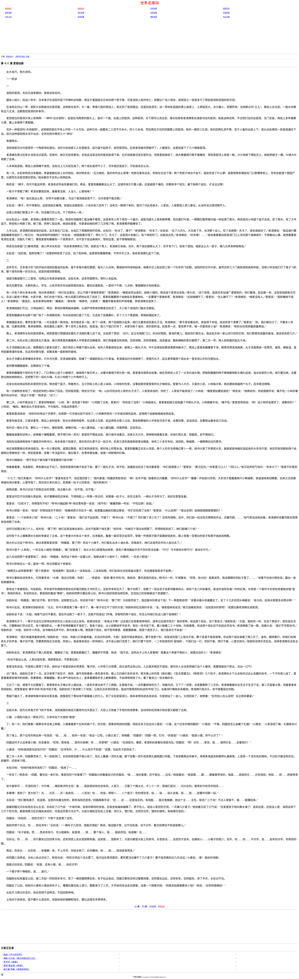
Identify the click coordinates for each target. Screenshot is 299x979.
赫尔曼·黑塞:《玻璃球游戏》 (17, 969)
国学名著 (8, 13)
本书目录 (152, 906)
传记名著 (226, 17)
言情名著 (153, 13)
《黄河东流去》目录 (22, 56)
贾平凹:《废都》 (11, 962)
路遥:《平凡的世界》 (13, 954)
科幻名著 (81, 13)
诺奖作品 (226, 8)
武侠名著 (81, 17)
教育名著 (153, 17)
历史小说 (8, 17)
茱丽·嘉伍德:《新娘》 (14, 965)
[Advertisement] (149, 36)
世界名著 (153, 8)
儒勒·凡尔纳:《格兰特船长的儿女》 (20, 958)
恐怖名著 (226, 13)
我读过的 (9, 56)
